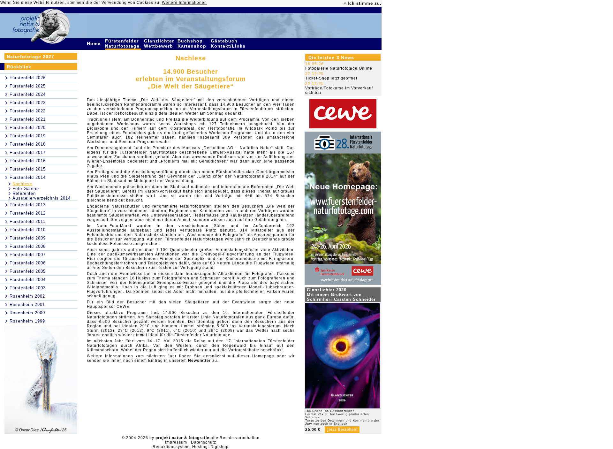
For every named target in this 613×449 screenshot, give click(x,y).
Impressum (176, 442)
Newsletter (199, 360)
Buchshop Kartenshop (193, 43)
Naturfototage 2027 (30, 56)
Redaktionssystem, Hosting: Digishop (191, 447)
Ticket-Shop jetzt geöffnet (331, 78)
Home (94, 43)
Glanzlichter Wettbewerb (159, 43)
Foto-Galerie (25, 188)
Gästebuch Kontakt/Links (229, 43)
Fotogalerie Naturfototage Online (338, 68)
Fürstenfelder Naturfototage (123, 43)
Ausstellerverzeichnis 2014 (41, 198)
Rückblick (19, 66)
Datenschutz (203, 442)
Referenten (24, 193)
